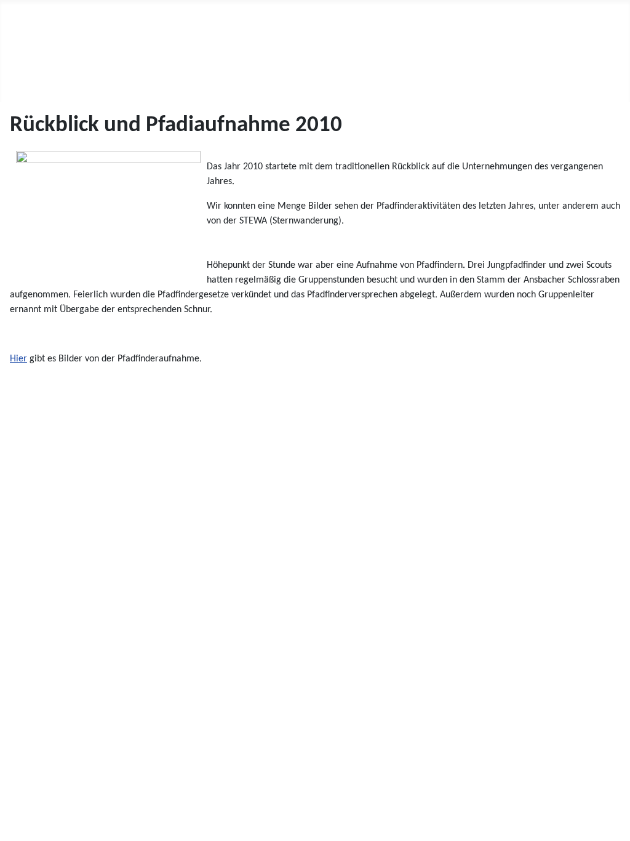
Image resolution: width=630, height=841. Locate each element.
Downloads (260, 78)
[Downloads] (293, 79)
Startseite (37, 78)
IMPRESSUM (34, 797)
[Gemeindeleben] (158, 79)
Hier (18, 359)
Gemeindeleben (116, 78)
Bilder (200, 78)
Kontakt (339, 78)
